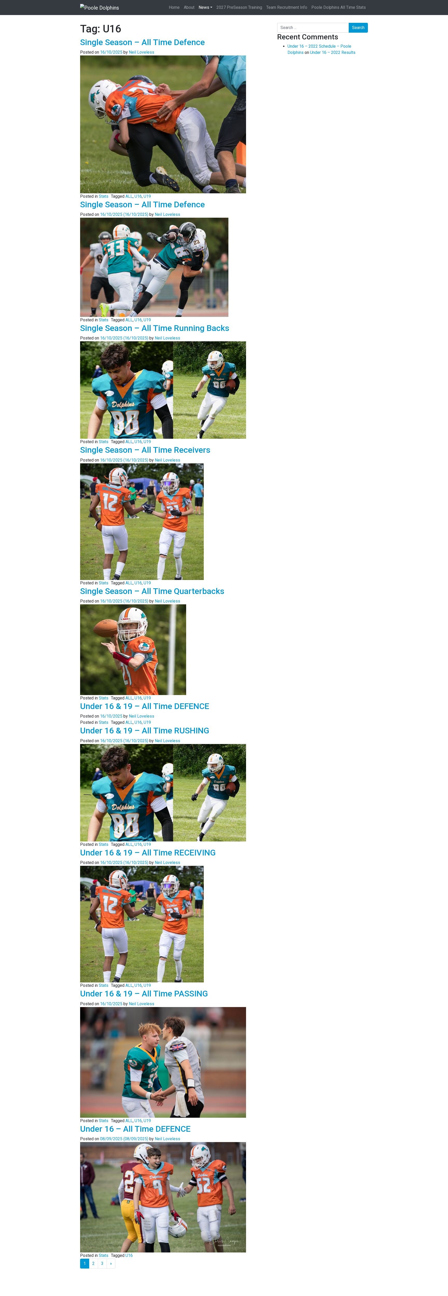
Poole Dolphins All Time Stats (338, 7)
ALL (129, 196)
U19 (147, 196)
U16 (138, 196)
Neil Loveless (141, 52)
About (189, 7)
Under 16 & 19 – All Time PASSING (144, 993)
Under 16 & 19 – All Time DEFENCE (144, 706)
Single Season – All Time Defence (142, 42)
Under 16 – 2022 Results (332, 52)
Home (174, 7)
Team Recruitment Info (286, 7)
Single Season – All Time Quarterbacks (152, 591)
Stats (103, 196)
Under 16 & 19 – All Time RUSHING (144, 730)
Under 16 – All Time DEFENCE (135, 1129)
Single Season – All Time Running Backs (154, 328)
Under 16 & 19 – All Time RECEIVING (148, 853)
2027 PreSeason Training (239, 7)
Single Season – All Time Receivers (145, 450)
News (204, 7)
